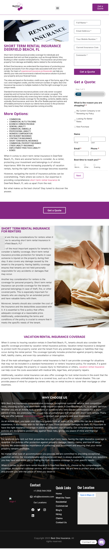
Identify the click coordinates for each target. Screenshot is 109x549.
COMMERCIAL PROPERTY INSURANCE (25, 143)
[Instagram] (45, 510)
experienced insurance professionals (36, 71)
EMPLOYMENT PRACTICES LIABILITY (24, 148)
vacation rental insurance (91, 367)
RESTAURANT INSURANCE (20, 136)
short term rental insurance (43, 180)
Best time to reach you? (87, 159)
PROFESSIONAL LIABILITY (20, 131)
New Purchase (82, 127)
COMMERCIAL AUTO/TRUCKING (22, 122)
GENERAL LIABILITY (17, 126)
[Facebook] (33, 510)
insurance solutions (33, 416)
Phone (95, 148)
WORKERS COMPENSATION (20, 134)
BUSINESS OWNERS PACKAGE (22, 124)
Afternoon (87, 167)
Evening (97, 167)
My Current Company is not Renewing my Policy (88, 112)
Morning (78, 167)
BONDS (12, 150)
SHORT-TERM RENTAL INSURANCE (23, 141)
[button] (57, 8)
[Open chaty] (101, 542)
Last (93, 142)
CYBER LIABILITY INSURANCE (21, 146)
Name (77, 134)
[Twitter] (39, 510)
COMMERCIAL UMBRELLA (20, 129)
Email (77, 148)
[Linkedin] (33, 516)
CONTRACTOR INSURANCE (20, 138)
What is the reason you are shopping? (88, 104)
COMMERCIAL (15, 119)
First (76, 142)
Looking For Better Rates (84, 120)
